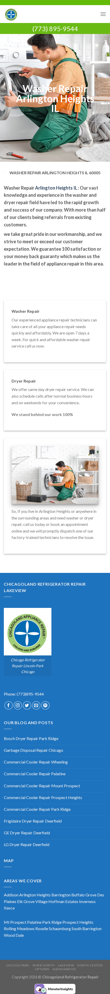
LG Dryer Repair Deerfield (26, 844)
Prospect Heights (77, 922)
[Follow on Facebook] (8, 705)
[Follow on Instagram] (18, 705)
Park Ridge (52, 922)
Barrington (61, 894)
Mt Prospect (15, 922)
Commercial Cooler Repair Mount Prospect (42, 785)
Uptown (42, 969)
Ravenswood (64, 969)
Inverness (87, 901)
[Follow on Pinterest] (45, 705)
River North (44, 965)
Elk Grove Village (32, 901)
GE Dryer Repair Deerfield (27, 832)
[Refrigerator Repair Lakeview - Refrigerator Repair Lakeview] (50, 14)
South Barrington (87, 928)
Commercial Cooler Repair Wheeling (36, 761)
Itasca (9, 907)
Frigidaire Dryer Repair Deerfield (33, 820)
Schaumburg (60, 928)
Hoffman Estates (63, 901)
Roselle (41, 928)
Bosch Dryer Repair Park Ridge (31, 738)
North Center (90, 965)
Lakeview (66, 965)
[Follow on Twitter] (27, 705)
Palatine (34, 922)
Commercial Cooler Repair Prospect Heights (43, 797)
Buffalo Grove (83, 894)
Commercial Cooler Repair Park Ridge (37, 809)
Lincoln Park (17, 965)
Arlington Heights (35, 894)
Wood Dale (14, 935)
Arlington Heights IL (56, 188)
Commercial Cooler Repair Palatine (34, 773)
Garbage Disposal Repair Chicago (33, 750)
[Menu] (103, 14)
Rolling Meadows (19, 928)
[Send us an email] (36, 705)
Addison (11, 894)
